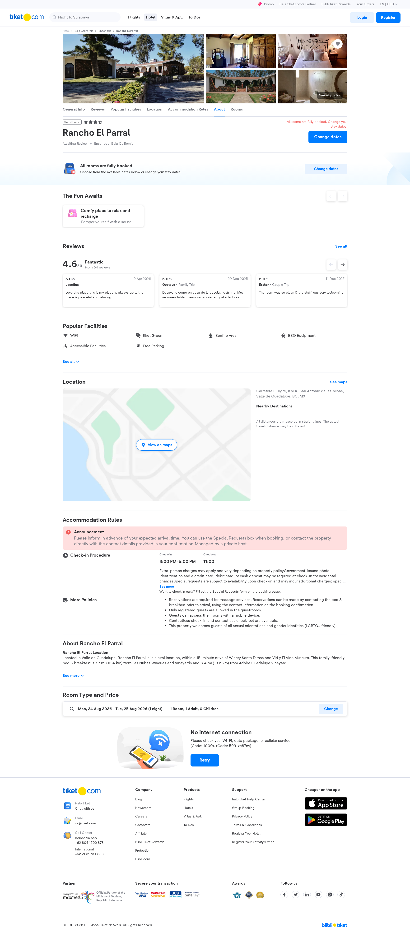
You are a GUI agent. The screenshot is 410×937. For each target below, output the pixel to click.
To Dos (189, 825)
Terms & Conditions (247, 825)
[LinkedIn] (307, 894)
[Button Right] (342, 264)
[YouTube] (318, 894)
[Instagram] (330, 894)
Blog (138, 799)
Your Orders (365, 4)
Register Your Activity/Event (253, 842)
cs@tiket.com (85, 823)
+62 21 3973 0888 (89, 854)
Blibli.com (142, 859)
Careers (141, 816)
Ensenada (104, 31)
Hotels (188, 808)
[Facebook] (284, 894)
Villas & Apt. (193, 816)
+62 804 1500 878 (89, 843)
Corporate (142, 825)
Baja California (84, 31)
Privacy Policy (242, 816)
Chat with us (84, 809)
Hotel (66, 31)
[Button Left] (331, 264)
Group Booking (243, 808)
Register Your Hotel (246, 833)
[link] (362, 17)
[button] (157, 444)
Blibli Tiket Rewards (336, 4)
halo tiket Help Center (248, 799)
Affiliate (141, 833)
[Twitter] (295, 894)
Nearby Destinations (274, 406)
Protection (142, 851)
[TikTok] (341, 894)
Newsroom (143, 808)
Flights (189, 799)
